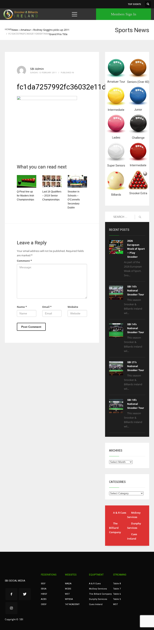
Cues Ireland (132, 536)
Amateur (25, 30)
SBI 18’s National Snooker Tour (135, 403)
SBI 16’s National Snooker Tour (135, 290)
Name (22, 307)
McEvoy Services (134, 515)
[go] (140, 217)
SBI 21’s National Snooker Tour (135, 366)
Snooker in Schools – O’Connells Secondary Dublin (74, 199)
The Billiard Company (115, 528)
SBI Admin (37, 69)
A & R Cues (119, 512)
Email (47, 307)
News (14, 30)
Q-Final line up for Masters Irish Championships (25, 195)
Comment (24, 260)
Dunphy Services (134, 526)
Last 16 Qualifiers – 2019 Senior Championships (51, 195)
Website (73, 307)
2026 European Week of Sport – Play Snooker (136, 248)
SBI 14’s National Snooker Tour (135, 328)
